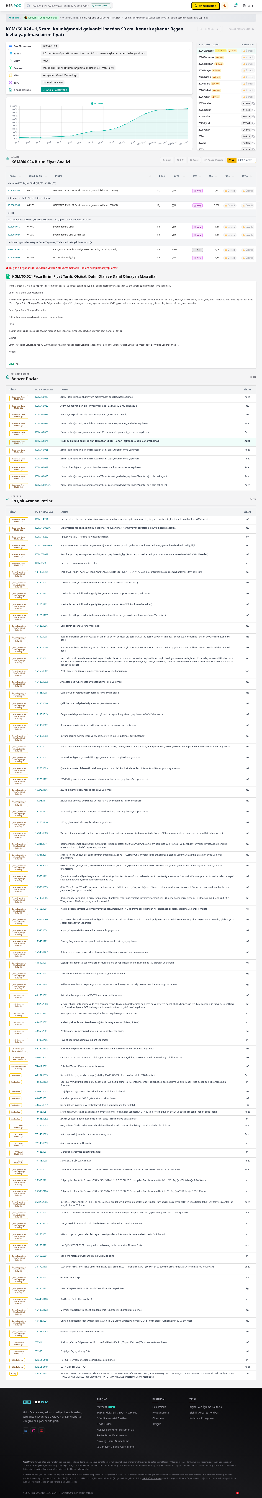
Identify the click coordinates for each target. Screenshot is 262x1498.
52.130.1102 (41, 1048)
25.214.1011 (41, 1169)
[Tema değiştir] (224, 5)
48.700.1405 (41, 1039)
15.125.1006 (41, 625)
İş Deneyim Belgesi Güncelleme (116, 1446)
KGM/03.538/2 (15, 249)
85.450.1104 (41, 1373)
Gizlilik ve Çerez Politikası (204, 1412)
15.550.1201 (41, 962)
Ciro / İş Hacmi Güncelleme (113, 1441)
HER (13, 5)
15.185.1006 (41, 703)
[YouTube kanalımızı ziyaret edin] (41, 1430)
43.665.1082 (41, 1118)
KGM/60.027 (41, 467)
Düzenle (215, 159)
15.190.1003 (41, 735)
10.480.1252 (41, 571)
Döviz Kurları (104, 1424)
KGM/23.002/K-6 (43, 545)
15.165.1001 (41, 658)
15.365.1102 (41, 876)
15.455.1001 (41, 908)
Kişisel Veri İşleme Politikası (205, 1407)
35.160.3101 (41, 1245)
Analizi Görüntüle (56, 89)
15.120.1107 (41, 615)
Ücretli (233, 51)
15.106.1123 (41, 1309)
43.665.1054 (41, 1111)
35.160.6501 (41, 1255)
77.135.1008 (41, 1125)
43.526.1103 (41, 1081)
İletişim (156, 1424)
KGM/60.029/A (42, 484)
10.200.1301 (14, 190)
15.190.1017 (41, 746)
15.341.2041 (41, 843)
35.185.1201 (41, 1277)
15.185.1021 (41, 1320)
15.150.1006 (41, 647)
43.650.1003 (41, 1091)
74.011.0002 (41, 1066)
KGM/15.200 (41, 536)
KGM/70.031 (41, 554)
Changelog (158, 1418)
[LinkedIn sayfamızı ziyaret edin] (26, 1430)
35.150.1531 (41, 1234)
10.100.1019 (14, 226)
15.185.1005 (41, 692)
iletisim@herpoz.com (151, 1478)
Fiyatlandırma (160, 1412)
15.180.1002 (41, 681)
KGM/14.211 (41, 519)
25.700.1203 (41, 1212)
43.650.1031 (41, 1098)
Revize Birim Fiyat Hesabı (112, 1435)
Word (196, 159)
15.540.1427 (41, 952)
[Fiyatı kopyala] (253, 103)
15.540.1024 (41, 930)
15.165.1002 (41, 671)
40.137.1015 (41, 1075)
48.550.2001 (41, 1031)
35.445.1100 (41, 1299)
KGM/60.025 (41, 449)
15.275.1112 (41, 811)
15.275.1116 (41, 822)
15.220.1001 (41, 757)
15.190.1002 (41, 725)
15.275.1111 (41, 800)
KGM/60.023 (41, 432)
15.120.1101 (41, 593)
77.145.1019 (41, 1143)
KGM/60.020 (41, 405)
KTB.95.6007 (41, 1366)
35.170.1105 (41, 1266)
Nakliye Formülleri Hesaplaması (116, 1429)
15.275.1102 (41, 779)
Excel (168, 159)
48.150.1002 (41, 995)
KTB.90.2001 (41, 1359)
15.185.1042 (41, 1331)
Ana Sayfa (14, 17)
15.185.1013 (41, 714)
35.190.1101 (41, 1288)
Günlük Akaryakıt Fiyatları (112, 1418)
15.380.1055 (41, 887)
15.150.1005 (41, 636)
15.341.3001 (41, 854)
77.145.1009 (41, 1134)
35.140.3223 (41, 1223)
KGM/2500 (40, 563)
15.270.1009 (41, 768)
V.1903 (38, 1351)
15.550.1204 (41, 984)
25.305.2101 (41, 1180)
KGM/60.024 (41, 441)
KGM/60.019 (41, 396)
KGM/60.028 (41, 476)
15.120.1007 (41, 582)
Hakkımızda (159, 1407)
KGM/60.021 (41, 414)
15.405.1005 (41, 897)
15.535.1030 (41, 919)
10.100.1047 (14, 234)
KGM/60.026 (41, 458)
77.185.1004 (41, 1151)
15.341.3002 (41, 865)
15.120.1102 (41, 604)
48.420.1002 (41, 1022)
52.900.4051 (41, 1057)
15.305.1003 (41, 833)
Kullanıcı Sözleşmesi (201, 1418)
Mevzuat (105, 1407)
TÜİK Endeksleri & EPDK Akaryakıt (117, 1412)
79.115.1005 (41, 1160)
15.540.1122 (41, 941)
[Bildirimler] (235, 5)
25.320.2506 (41, 1201)
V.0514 (38, 1342)
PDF (182, 159)
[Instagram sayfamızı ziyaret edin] (33, 1430)
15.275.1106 (41, 789)
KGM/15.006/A (42, 527)
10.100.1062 (14, 257)
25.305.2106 (41, 1191)
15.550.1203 (41, 973)
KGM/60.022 (41, 423)
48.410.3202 (41, 1013)
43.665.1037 (41, 1105)
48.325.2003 (41, 1003)
